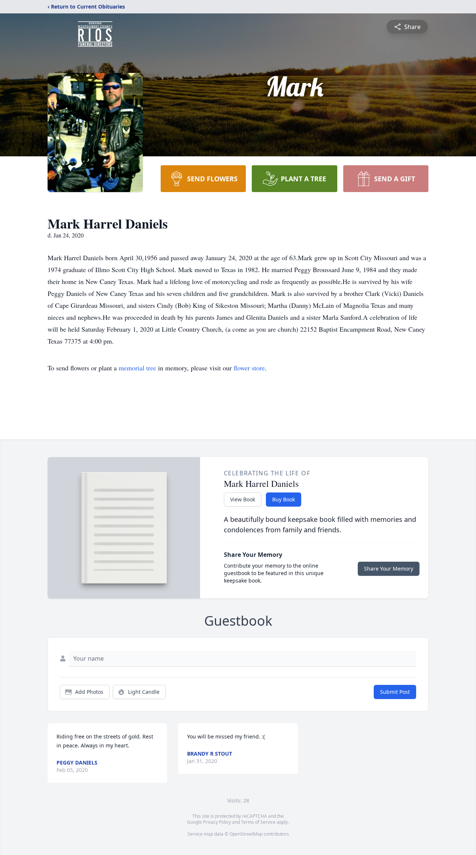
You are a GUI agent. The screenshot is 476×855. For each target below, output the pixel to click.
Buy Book (283, 499)
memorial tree (137, 367)
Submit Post (395, 691)
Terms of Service (258, 822)
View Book (242, 499)
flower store (249, 367)
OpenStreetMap (246, 834)
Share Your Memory (388, 568)
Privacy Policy (217, 822)
